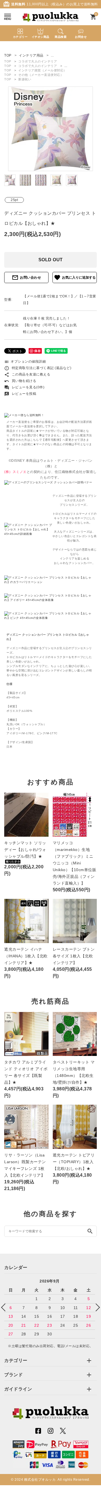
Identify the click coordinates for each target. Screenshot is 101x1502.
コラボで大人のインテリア (37, 61)
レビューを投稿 (20, 394)
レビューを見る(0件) (24, 387)
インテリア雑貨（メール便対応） (42, 70)
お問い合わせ (26, 277)
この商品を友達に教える (27, 374)
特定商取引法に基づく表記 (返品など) (37, 368)
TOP (7, 61)
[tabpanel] (50, 129)
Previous (5, 1307)
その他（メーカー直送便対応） (40, 74)
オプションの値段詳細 (25, 361)
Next (96, 1307)
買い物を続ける (20, 381)
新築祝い (24, 79)
